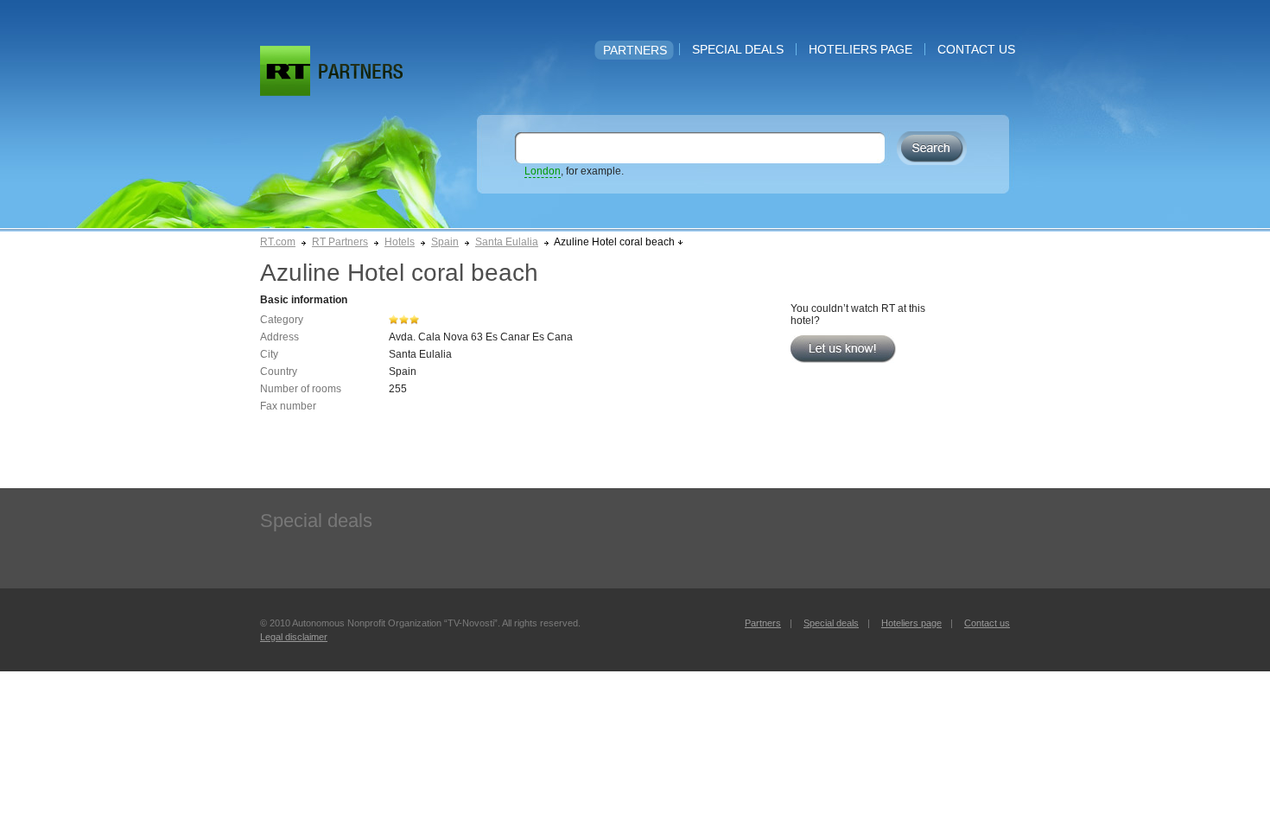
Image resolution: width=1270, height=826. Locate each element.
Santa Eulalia (506, 242)
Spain (445, 242)
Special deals (738, 49)
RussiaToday (285, 71)
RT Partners (340, 242)
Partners (635, 50)
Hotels (399, 242)
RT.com (277, 242)
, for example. (574, 171)
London (542, 171)
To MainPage (361, 71)
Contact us (976, 49)
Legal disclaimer (293, 637)
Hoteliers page (860, 49)
